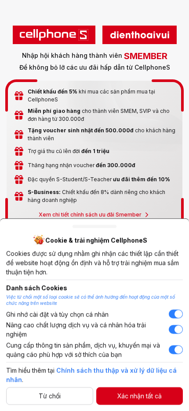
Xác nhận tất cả (139, 396)
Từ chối (50, 396)
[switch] (176, 314)
